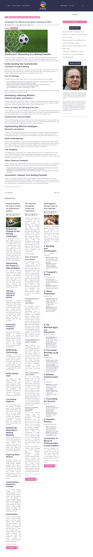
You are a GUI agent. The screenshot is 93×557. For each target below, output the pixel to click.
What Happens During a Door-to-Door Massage (51, 206)
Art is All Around (16, 5)
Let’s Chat (71, 5)
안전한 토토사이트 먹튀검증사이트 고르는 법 (73, 51)
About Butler (64, 5)
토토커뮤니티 (17, 240)
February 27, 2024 (11, 214)
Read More (13, 548)
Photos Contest (26, 5)
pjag (18, 214)
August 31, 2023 (49, 211)
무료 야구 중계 (66, 113)
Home (9, 5)
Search (74, 14)
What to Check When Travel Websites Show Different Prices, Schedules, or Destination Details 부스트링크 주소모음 (75, 34)
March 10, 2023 (30, 214)
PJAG (43, 8)
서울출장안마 (52, 228)
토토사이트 (27, 57)
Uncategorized (13, 17)
